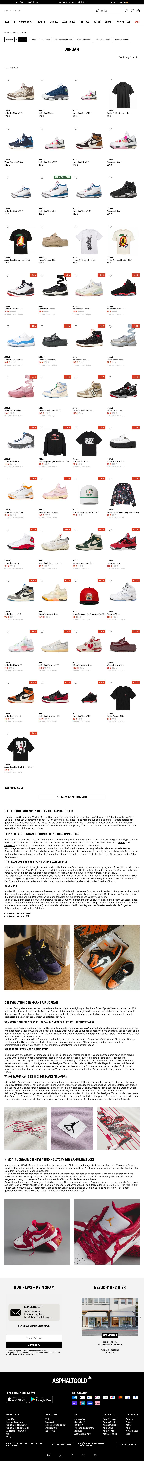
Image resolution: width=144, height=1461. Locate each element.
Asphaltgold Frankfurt (16, 1424)
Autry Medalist (110, 1433)
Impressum (50, 1430)
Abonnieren (34, 1345)
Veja (128, 1433)
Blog (8, 1436)
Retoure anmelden (127, 1445)
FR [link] (19, 11)
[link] (126, 10)
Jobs (8, 1433)
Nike (128, 1427)
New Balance (132, 1430)
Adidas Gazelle (110, 1424)
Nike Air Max (109, 1430)
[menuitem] (19, 57)
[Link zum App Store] (16, 1399)
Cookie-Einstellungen (55, 1424)
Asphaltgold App (82, 1433)
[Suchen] (97, 11)
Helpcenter (79, 1418)
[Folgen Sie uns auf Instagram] (48, 1455)
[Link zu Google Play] (41, 1399)
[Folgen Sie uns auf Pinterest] (95, 1455)
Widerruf (49, 1421)
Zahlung (78, 1424)
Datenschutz (51, 1427)
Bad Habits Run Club (16, 1430)
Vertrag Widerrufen (61, 1445)
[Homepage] (72, 1379)
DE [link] (10, 11)
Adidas (129, 1418)
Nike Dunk (108, 1427)
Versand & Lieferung (84, 1427)
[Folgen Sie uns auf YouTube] (83, 1455)
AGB (47, 1418)
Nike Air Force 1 (110, 1418)
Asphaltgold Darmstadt (17, 1427)
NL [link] (15, 11)
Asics (128, 1421)
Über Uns (10, 1418)
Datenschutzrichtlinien (21, 1352)
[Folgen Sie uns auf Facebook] (72, 1455)
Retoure (78, 1430)
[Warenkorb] (138, 10)
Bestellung (79, 1421)
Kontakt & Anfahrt (15, 1421)
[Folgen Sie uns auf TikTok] (60, 1455)
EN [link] (6, 11)
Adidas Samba (110, 1421)
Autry (128, 1424)
